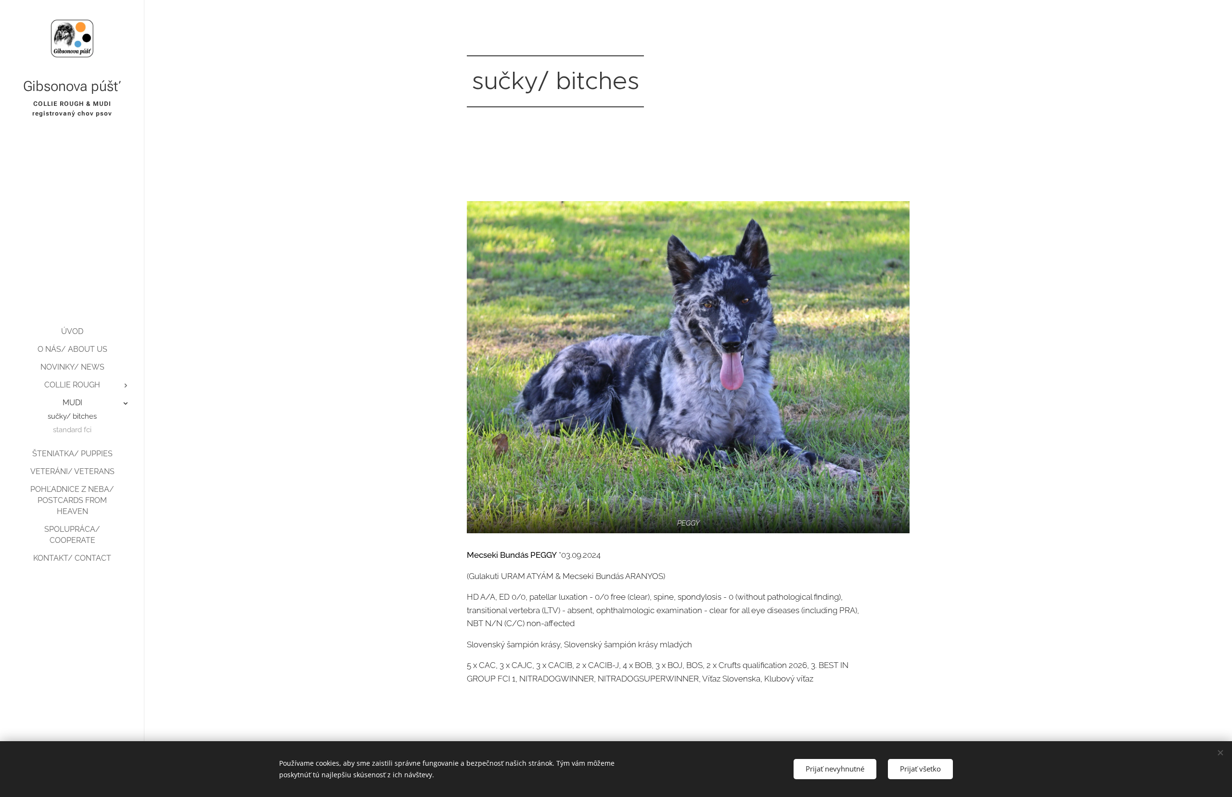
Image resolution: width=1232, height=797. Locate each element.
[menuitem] (72, 331)
